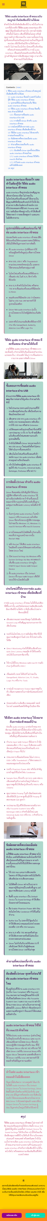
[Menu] (3, 4)
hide (18, 87)
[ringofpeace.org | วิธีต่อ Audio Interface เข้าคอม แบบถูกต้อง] (23, 4)
